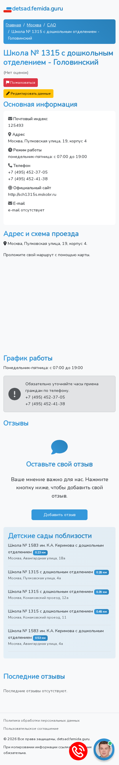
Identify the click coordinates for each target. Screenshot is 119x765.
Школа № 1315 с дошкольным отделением (50, 572)
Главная (13, 25)
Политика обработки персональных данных (41, 720)
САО (51, 25)
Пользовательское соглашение (31, 728)
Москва (34, 25)
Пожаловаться (22, 82)
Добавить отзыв (60, 515)
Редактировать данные (30, 93)
